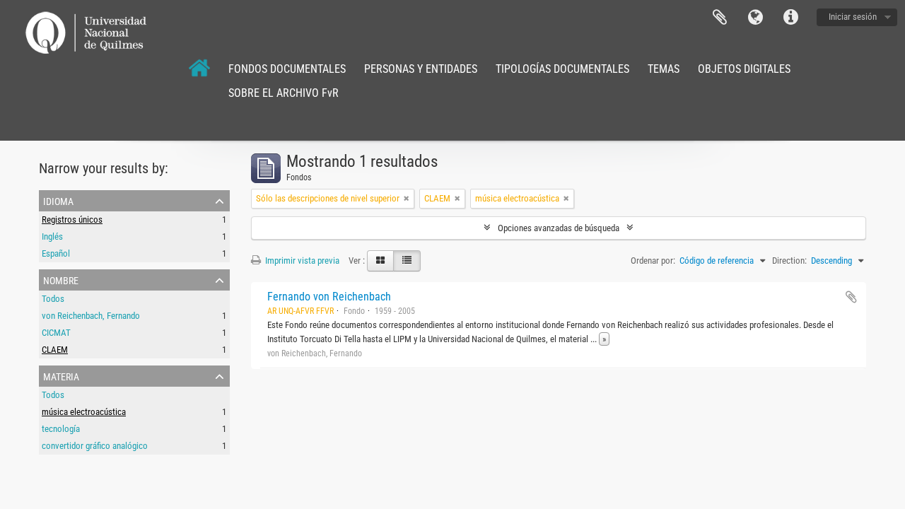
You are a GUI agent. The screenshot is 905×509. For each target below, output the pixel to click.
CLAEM (55, 349)
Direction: (789, 260)
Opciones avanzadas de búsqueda (558, 228)
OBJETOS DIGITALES (744, 69)
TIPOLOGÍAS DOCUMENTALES (562, 69)
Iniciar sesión (853, 16)
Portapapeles (719, 17)
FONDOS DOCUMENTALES (287, 69)
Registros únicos (72, 219)
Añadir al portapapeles (851, 297)
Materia (61, 375)
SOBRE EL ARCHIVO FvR (283, 93)
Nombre (60, 279)
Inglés (52, 236)
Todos (53, 298)
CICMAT (56, 332)
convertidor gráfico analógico (95, 445)
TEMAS (663, 69)
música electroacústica (84, 411)
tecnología (61, 428)
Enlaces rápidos (790, 17)
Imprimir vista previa (301, 260)
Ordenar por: (653, 260)
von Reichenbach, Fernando (91, 315)
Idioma (755, 17)
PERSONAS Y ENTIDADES (420, 69)
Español (56, 253)
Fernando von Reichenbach (329, 296)
